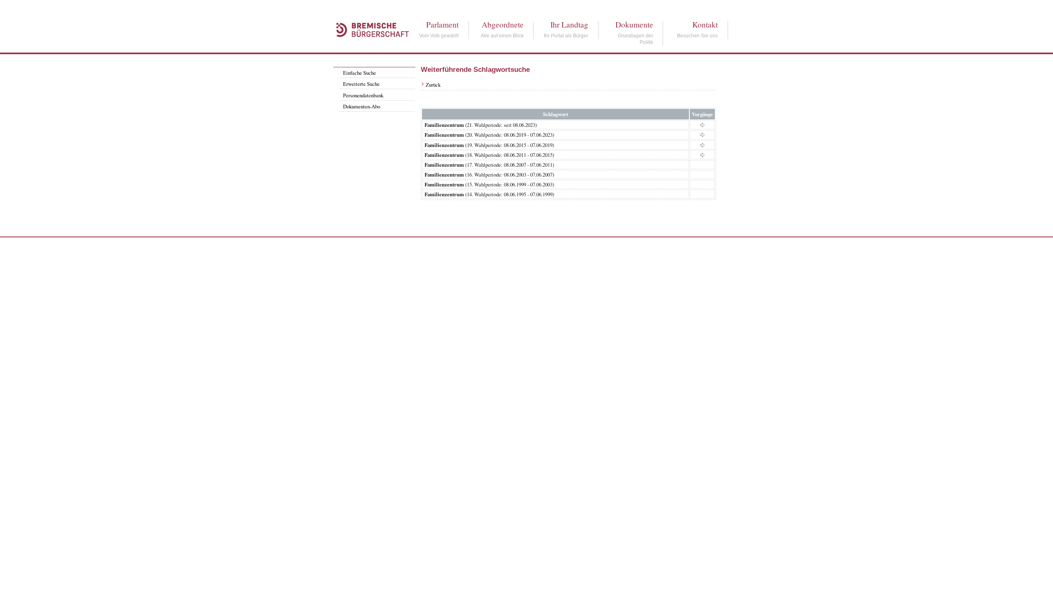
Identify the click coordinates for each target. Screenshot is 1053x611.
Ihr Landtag (569, 24)
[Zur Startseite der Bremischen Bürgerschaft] (368, 46)
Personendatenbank (363, 95)
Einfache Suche (359, 72)
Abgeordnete (503, 24)
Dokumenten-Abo (361, 106)
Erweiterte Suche (361, 83)
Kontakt (705, 24)
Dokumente (634, 24)
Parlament (442, 24)
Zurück (433, 84)
